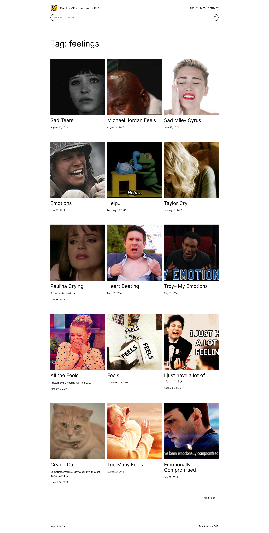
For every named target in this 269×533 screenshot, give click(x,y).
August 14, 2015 (115, 127)
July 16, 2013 (171, 477)
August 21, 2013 (115, 471)
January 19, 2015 (173, 210)
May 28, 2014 (57, 299)
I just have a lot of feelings (184, 378)
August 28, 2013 (172, 387)
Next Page (211, 497)
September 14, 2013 (117, 382)
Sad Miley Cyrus (182, 120)
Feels (113, 375)
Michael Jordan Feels (131, 120)
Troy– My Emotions (186, 286)
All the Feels (64, 375)
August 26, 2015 (59, 127)
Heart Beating (123, 286)
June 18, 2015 (171, 127)
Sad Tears (61, 120)
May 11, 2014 (171, 293)
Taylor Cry (175, 203)
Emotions (61, 203)
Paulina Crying (66, 286)
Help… (114, 203)
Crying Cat (62, 464)
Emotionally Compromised (180, 467)
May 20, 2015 (57, 210)
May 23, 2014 (114, 293)
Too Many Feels (125, 464)
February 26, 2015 (116, 210)
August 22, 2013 (59, 482)
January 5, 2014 (58, 388)
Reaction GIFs (68, 8)
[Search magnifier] (215, 17)
